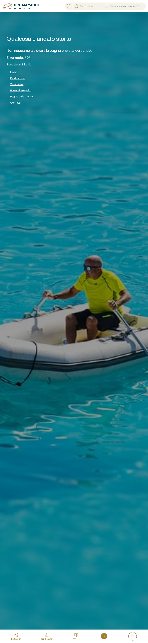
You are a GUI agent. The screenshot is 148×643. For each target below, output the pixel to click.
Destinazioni (17, 78)
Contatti (15, 102)
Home (13, 72)
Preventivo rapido (20, 90)
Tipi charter (16, 84)
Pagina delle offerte (21, 96)
